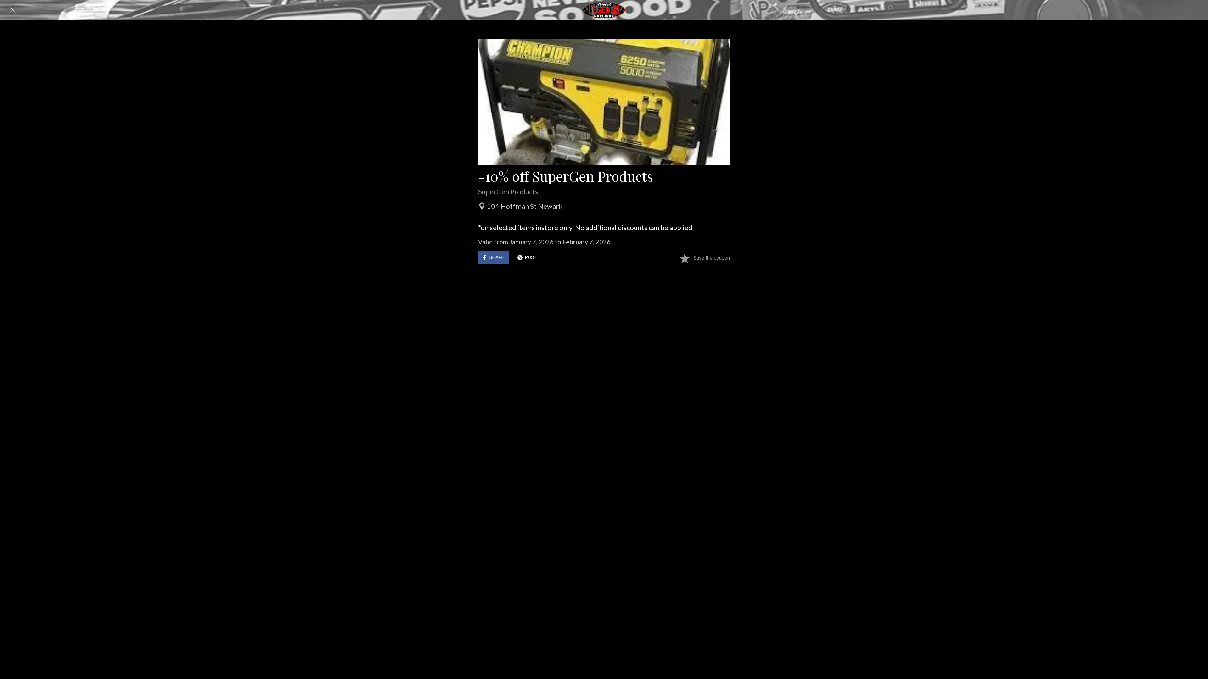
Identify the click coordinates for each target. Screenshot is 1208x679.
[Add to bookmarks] (684, 258)
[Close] (12, 10)
